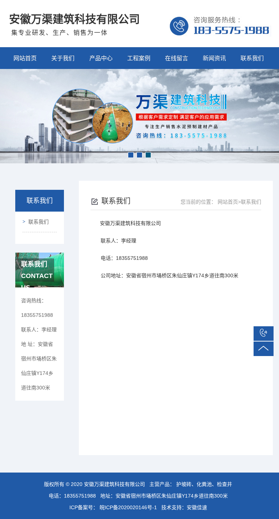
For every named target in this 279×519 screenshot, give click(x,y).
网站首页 (25, 58)
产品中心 (101, 58)
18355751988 (80, 496)
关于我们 (62, 58)
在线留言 (176, 58)
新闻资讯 (214, 58)
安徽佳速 (197, 507)
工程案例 (138, 58)
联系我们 (252, 58)
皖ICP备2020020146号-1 (127, 507)
